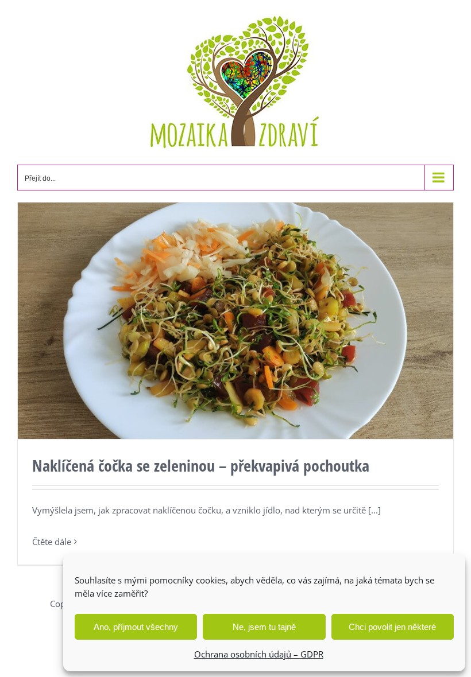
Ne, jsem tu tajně (264, 627)
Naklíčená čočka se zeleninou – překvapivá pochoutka (200, 465)
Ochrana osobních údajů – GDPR (258, 654)
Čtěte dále (51, 541)
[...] (374, 510)
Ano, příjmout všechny (136, 627)
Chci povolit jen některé (392, 627)
